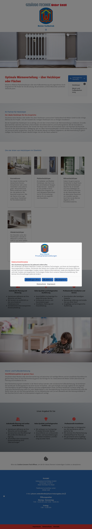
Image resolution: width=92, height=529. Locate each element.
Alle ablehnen (47, 280)
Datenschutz (41, 284)
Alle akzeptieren (60, 280)
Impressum (51, 284)
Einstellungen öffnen (33, 280)
